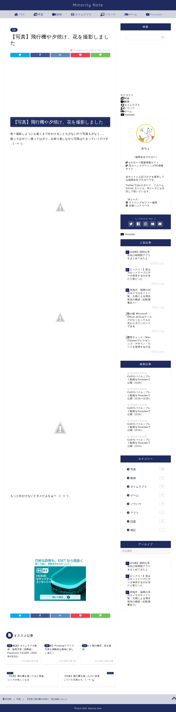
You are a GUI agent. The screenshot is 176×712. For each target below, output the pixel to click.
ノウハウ (110, 14)
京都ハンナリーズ (139, 205)
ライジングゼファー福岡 (142, 202)
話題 (146, 521)
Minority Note (88, 5)
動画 (59, 14)
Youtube (156, 14)
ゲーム (133, 14)
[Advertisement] (60, 86)
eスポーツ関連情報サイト (143, 162)
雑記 (146, 530)
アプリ (146, 512)
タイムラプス (83, 14)
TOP (22, 14)
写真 (40, 14)
